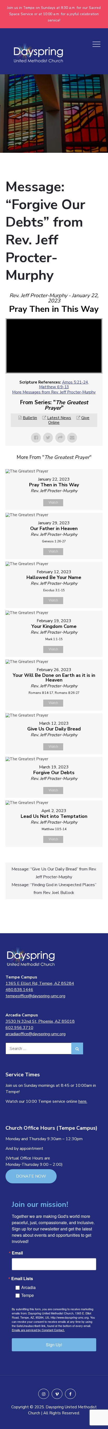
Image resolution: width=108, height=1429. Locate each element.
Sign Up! (54, 1345)
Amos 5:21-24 (75, 382)
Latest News (59, 417)
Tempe (27, 1295)
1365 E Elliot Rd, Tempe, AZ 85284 (40, 983)
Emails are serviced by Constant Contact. (38, 1330)
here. (82, 1101)
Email (17, 1253)
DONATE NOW (31, 1176)
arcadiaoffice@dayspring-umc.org (36, 1034)
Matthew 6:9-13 (54, 387)
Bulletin (30, 417)
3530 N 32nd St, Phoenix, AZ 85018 (40, 1021)
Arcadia (28, 1287)
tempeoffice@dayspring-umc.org (35, 996)
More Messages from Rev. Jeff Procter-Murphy (54, 392)
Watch (53, 502)
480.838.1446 (19, 990)
